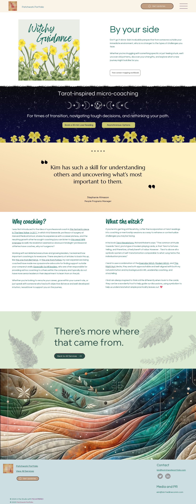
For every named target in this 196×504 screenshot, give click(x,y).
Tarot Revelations (125, 243)
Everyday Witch (146, 263)
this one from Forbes (52, 260)
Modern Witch (162, 263)
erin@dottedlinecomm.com (170, 492)
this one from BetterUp (27, 260)
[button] (157, 6)
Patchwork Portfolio (33, 7)
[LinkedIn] (168, 476)
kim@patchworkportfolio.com (171, 470)
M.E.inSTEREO (37, 499)
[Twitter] (160, 476)
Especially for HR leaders (45, 267)
